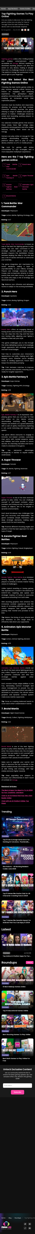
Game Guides (25, 9)
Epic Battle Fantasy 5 (11, 177)
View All (29, 962)
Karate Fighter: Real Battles (11, 187)
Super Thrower (27, 176)
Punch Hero (26, 164)
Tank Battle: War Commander (11, 166)
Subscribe (17, 1092)
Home (3, 9)
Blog (10, 1218)
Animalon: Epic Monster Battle (28, 187)
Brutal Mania (11, 196)
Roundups (5, 34)
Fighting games (7, 59)
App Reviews (13, 9)
